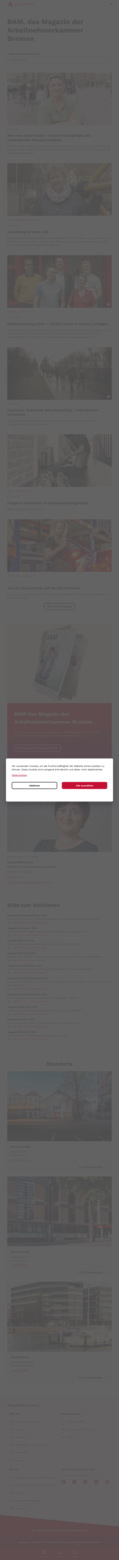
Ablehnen (34, 785)
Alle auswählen (84, 785)
